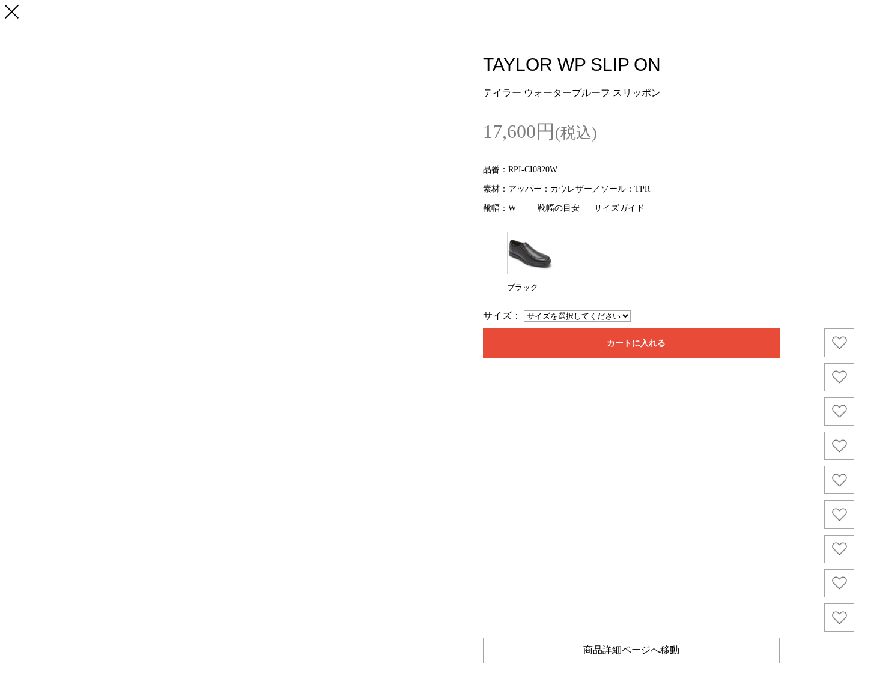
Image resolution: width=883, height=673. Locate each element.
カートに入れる (636, 343)
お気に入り (839, 342)
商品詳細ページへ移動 (631, 650)
